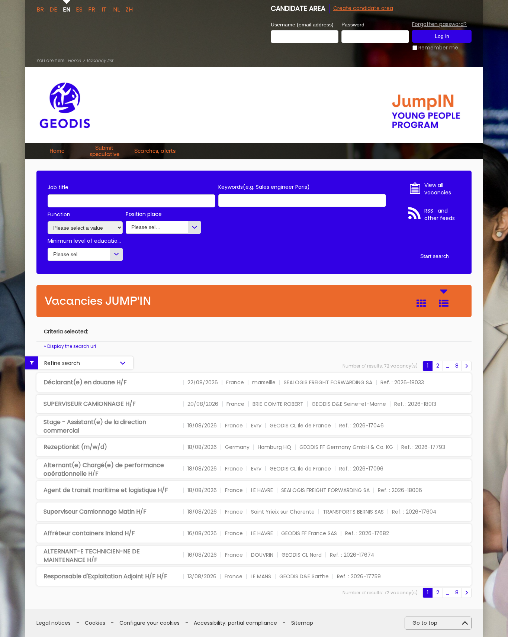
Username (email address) (302, 25)
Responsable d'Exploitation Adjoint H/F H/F (105, 576)
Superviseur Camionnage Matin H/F (95, 511)
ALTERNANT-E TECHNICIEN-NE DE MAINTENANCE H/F (92, 555)
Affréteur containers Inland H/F (89, 533)
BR (40, 9)
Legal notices (53, 623)
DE (53, 9)
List (443, 303)
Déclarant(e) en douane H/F (85, 382)
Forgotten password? (439, 24)
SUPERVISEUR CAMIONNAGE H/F (90, 404)
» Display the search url (70, 346)
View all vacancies (437, 189)
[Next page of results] (466, 366)
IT (104, 9)
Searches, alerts (155, 151)
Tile (421, 303)
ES (79, 9)
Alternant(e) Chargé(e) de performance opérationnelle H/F (104, 469)
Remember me (438, 47)
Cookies (95, 623)
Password (352, 25)
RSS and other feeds (439, 214)
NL (116, 9)
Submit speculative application (104, 151)
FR (91, 9)
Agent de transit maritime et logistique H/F (106, 490)
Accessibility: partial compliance (235, 623)
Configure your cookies (149, 623)
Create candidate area (363, 8)
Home (74, 60)
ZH (129, 9)
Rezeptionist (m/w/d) (75, 447)
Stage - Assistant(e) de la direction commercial (95, 426)
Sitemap (302, 623)
